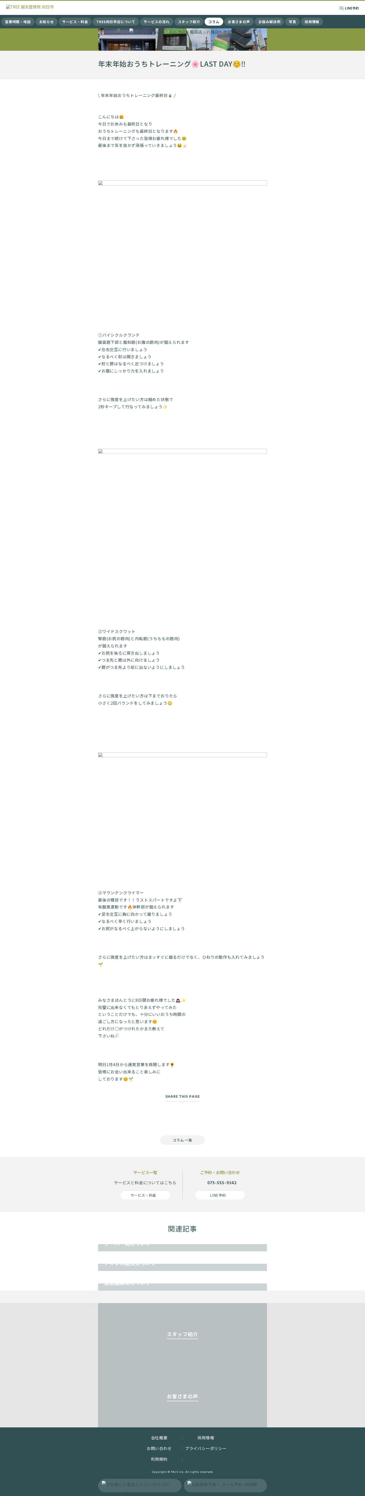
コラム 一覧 (182, 1139)
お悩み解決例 (269, 21)
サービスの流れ (157, 21)
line (202, 1115)
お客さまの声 (239, 21)
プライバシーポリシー (206, 1448)
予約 (352, 8)
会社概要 (159, 1438)
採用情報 (312, 21)
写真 (292, 21)
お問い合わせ (159, 1448)
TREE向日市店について (115, 21)
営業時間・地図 (18, 21)
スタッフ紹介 (189, 21)
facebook (162, 1115)
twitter (182, 1115)
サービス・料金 (75, 21)
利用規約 (159, 1459)
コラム (213, 21)
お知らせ (46, 21)
